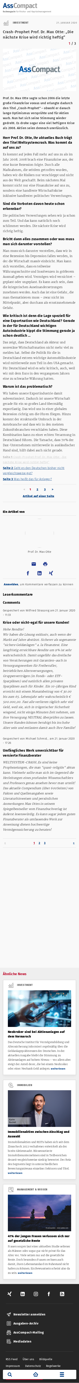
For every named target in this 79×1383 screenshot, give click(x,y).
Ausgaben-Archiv (25, 1323)
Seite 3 (27, 479)
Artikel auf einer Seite (38, 496)
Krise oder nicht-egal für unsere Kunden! (36, 622)
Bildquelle (46, 1359)
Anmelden (11, 584)
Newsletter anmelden (29, 1314)
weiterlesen (58, 1068)
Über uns (28, 1359)
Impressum (13, 1366)
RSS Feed (12, 1359)
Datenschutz (33, 1366)
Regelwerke (53, 1366)
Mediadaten (22, 1341)
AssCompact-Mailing (28, 1332)
